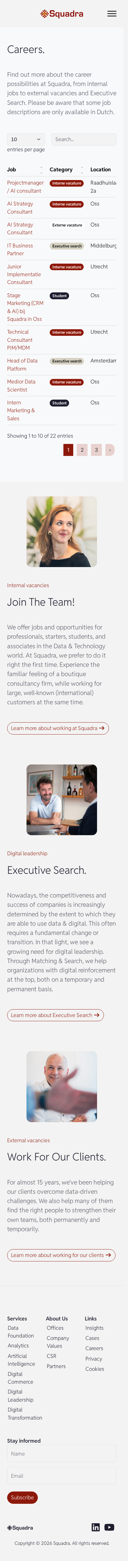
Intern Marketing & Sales (21, 410)
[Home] (61, 13)
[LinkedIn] (96, 1528)
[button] (58, 728)
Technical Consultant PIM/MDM (19, 339)
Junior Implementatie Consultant (24, 274)
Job (11, 169)
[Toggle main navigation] (111, 13)
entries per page (26, 149)
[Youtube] (110, 1528)
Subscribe (22, 1497)
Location (100, 169)
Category (61, 169)
